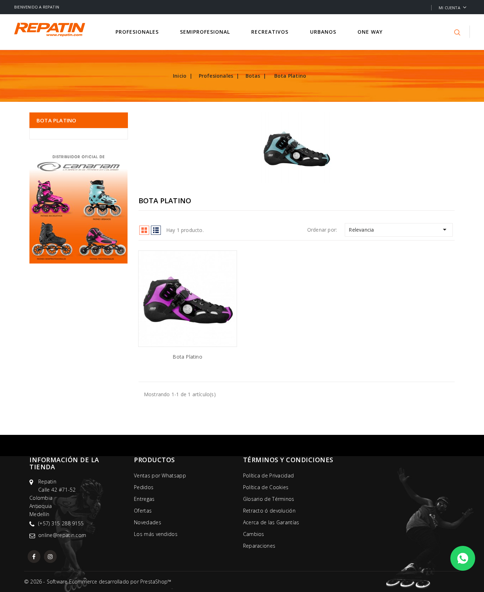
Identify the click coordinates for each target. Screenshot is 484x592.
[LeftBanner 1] (78, 206)
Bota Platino (56, 120)
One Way (371, 32)
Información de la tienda (64, 463)
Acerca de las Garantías (271, 522)
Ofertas (143, 510)
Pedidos (143, 487)
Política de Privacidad (268, 475)
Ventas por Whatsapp (160, 475)
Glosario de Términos (268, 499)
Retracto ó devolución (269, 510)
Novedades (147, 522)
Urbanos (324, 32)
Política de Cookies (266, 487)
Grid (144, 230)
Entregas (144, 499)
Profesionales (138, 32)
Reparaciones (259, 545)
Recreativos (270, 32)
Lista (155, 230)
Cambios (253, 534)
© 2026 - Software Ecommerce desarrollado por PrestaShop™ (97, 581)
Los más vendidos (156, 534)
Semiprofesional (206, 32)
